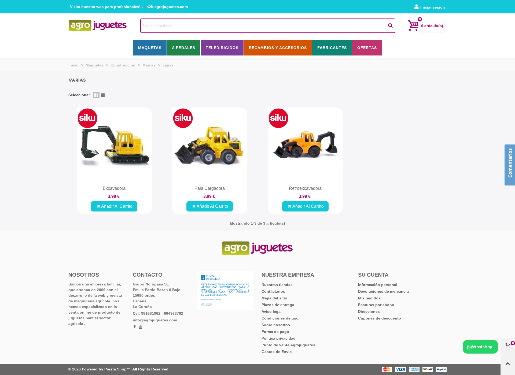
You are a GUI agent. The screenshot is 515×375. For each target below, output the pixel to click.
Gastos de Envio (277, 352)
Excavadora (114, 188)
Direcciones (369, 311)
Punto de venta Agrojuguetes (288, 345)
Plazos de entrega (278, 305)
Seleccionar (79, 95)
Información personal (377, 285)
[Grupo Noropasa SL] (97, 25)
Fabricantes (332, 48)
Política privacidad (279, 338)
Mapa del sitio (274, 298)
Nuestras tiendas (277, 285)
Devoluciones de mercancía (383, 291)
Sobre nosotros (276, 325)
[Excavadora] (114, 145)
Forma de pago (275, 331)
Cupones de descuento (379, 318)
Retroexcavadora (305, 188)
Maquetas (149, 48)
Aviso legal (272, 311)
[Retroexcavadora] (305, 145)
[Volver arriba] (508, 366)
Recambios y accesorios (278, 48)
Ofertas (367, 48)
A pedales (183, 48)
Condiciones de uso (280, 318)
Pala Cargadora (209, 188)
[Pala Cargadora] (209, 145)
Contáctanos (273, 291)
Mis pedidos (369, 298)
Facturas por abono (376, 305)
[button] (106, 6)
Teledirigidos (222, 48)
